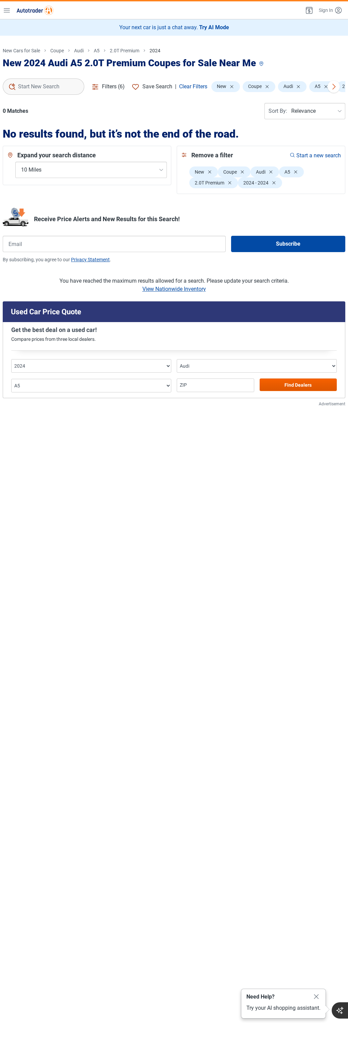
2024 (155, 50)
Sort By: (277, 111)
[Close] (316, 996)
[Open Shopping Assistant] (340, 1010)
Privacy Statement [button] (90, 259)
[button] (308, 10)
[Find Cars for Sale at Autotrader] (35, 10)
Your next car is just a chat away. (174, 27)
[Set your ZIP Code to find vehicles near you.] (262, 64)
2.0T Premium (124, 50)
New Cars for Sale (21, 50)
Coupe (57, 50)
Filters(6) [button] (113, 86)
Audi (79, 50)
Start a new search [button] (318, 155)
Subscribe (288, 244)
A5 (97, 50)
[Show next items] (334, 87)
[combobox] (43, 86)
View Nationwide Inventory (174, 289)
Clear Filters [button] (193, 86)
